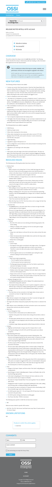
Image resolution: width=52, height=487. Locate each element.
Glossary (18, 15)
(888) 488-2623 (28, 481)
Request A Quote (41, 2)
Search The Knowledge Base (13, 21)
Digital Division (32, 483)
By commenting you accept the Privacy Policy (18, 450)
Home (26, 472)
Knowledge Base (10, 15)
